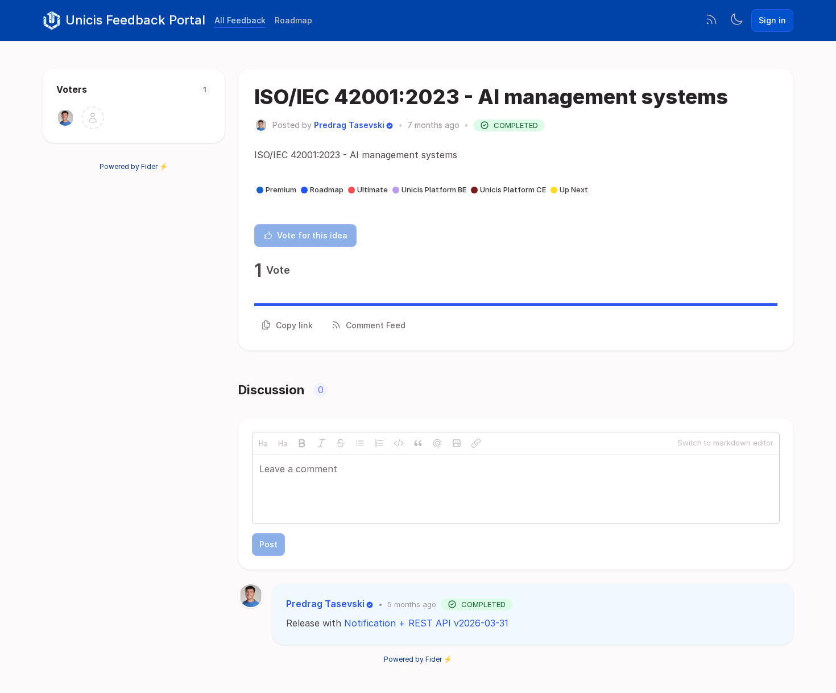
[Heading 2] (263, 443)
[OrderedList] (379, 443)
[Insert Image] (456, 443)
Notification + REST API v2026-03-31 (426, 623)
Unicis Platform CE (513, 189)
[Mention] (437, 443)
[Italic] (321, 443)
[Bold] (302, 443)
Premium (281, 189)
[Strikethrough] (340, 443)
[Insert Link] (476, 443)
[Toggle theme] (736, 20)
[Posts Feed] (711, 20)
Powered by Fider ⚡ (134, 166)
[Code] (398, 443)
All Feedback (240, 20)
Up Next (574, 189)
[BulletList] (360, 443)
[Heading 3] (282, 443)
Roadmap (293, 20)
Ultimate (372, 189)
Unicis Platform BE (434, 189)
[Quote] (418, 443)
